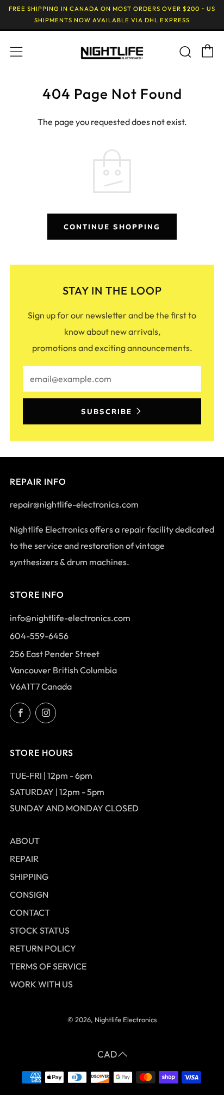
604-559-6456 (39, 635)
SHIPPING (29, 876)
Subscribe (106, 411)
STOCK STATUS (40, 930)
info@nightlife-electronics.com (70, 617)
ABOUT (25, 840)
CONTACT (30, 912)
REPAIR (24, 858)
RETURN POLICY (43, 948)
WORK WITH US (41, 984)
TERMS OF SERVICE (48, 966)
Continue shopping (112, 226)
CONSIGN (29, 894)
